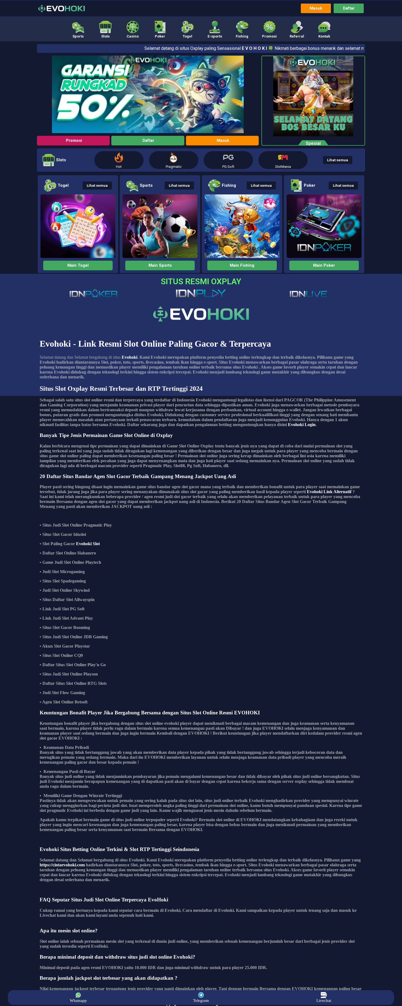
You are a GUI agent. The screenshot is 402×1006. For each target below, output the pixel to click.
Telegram (201, 1000)
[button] (78, 29)
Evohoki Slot (88, 543)
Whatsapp (78, 1000)
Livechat (323, 1000)
